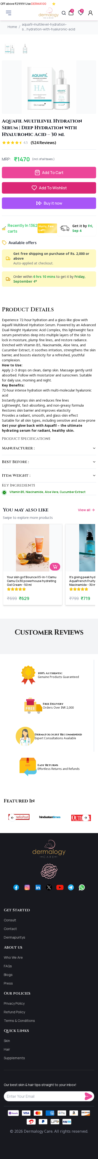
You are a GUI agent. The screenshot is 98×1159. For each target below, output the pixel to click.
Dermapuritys (14, 937)
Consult (10, 920)
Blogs (8, 974)
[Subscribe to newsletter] (89, 1096)
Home (12, 26)
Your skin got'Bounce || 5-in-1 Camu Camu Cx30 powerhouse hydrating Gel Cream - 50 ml (31, 581)
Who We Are (13, 957)
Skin (7, 1040)
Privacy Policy (14, 1003)
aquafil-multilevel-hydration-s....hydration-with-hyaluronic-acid (48, 26)
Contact (10, 928)
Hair (7, 1049)
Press (8, 983)
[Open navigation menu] (8, 13)
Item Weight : (16, 475)
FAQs (8, 966)
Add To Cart (53, 172)
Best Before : (15, 462)
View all (84, 510)
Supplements (14, 1058)
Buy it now (53, 203)
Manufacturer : (18, 448)
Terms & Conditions (19, 1020)
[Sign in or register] (90, 13)
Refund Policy (14, 1012)
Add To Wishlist (53, 187)
